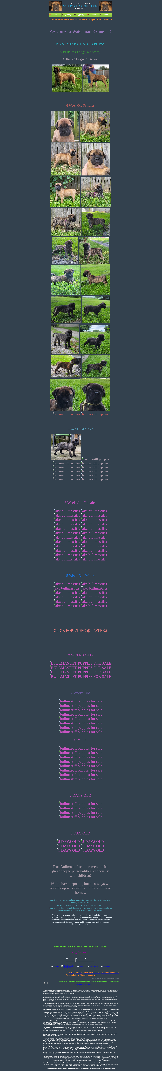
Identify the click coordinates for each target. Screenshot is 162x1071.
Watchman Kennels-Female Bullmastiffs (83, 984)
